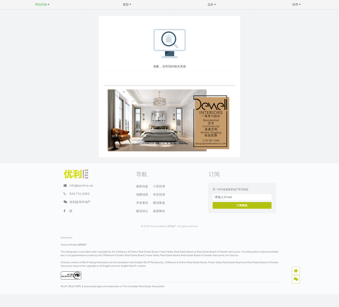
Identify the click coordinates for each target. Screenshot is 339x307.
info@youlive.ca (81, 185)
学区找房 (159, 194)
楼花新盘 (159, 203)
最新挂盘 (142, 186)
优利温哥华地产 (80, 202)
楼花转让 (142, 211)
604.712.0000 (79, 194)
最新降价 (159, 211)
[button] (296, 271)
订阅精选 (242, 205)
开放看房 (142, 203)
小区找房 (159, 186)
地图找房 (142, 194)
